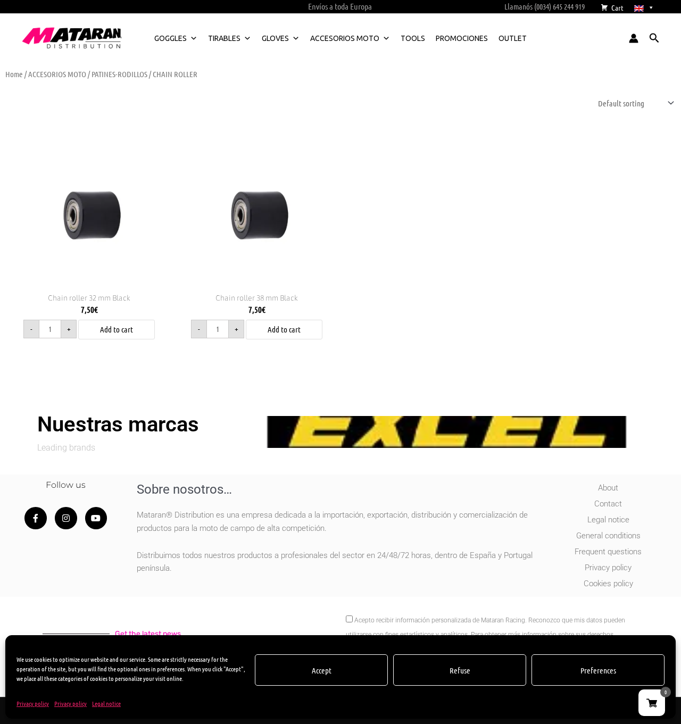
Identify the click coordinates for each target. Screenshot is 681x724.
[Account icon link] (633, 38)
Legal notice (106, 703)
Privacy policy (32, 703)
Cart (617, 7)
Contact (608, 504)
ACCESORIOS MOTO (344, 38)
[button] (654, 38)
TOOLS (413, 38)
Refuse (460, 670)
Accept (321, 670)
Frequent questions (608, 551)
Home (14, 74)
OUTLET (513, 38)
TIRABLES (224, 38)
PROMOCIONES (462, 38)
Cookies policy (608, 583)
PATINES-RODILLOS (119, 74)
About (608, 488)
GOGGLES (170, 38)
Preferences (598, 670)
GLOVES (275, 38)
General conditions (608, 535)
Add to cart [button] (116, 329)
